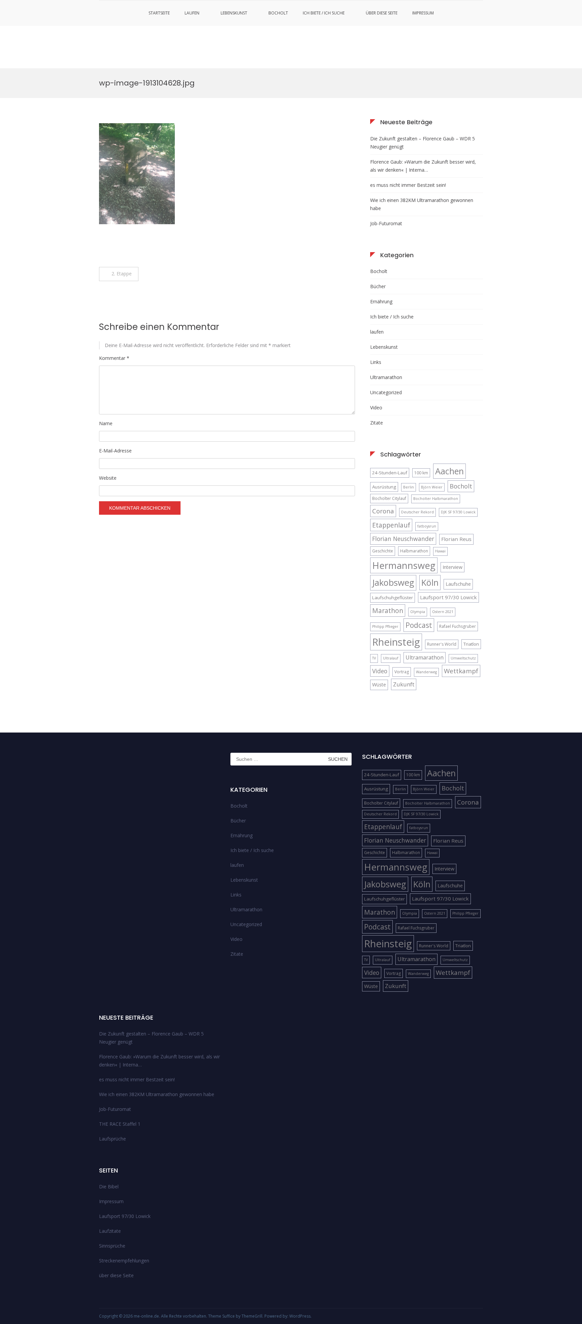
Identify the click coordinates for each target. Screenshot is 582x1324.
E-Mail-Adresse (115, 450)
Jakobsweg (393, 582)
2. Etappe (122, 273)
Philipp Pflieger (385, 626)
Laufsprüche (112, 1138)
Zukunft (403, 684)
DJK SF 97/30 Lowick (458, 512)
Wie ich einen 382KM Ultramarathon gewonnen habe (421, 204)
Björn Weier (432, 487)
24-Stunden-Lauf (389, 473)
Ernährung (381, 301)
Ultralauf (390, 658)
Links (375, 362)
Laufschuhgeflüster (392, 598)
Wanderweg (426, 672)
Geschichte (382, 551)
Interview (452, 567)
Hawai (440, 551)
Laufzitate (110, 1231)
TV (374, 658)
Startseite (159, 13)
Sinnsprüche (112, 1246)
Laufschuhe (458, 584)
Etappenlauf (391, 525)
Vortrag (401, 672)
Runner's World (441, 644)
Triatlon (471, 644)
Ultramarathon (386, 377)
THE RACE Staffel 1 (119, 1124)
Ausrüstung (384, 487)
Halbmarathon (414, 551)
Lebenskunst (234, 13)
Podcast (419, 625)
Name (105, 423)
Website (108, 478)
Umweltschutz (463, 658)
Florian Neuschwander (403, 539)
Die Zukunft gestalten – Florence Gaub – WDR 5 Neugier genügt (422, 142)
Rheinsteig (396, 642)
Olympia (417, 611)
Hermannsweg (403, 565)
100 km (421, 473)
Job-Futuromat (386, 223)
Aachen (449, 471)
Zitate (376, 422)
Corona (383, 511)
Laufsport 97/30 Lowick (448, 597)
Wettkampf (461, 671)
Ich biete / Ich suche (324, 13)
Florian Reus (456, 539)
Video (376, 407)
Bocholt (278, 13)
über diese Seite (381, 13)
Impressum (423, 13)
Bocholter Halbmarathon (435, 498)
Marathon (387, 610)
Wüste (379, 684)
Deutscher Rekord (417, 512)
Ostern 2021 (442, 611)
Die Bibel (109, 1186)
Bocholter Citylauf (389, 498)
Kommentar (114, 358)
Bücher (378, 286)
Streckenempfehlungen (124, 1260)
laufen (192, 13)
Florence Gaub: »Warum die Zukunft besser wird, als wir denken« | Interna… (423, 166)
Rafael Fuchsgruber (457, 626)
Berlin (408, 487)
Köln (430, 582)
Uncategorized (386, 392)
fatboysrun (426, 526)
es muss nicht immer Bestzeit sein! (408, 185)
